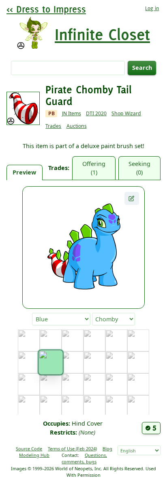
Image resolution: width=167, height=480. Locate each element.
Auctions (76, 126)
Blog (107, 449)
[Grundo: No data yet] (116, 384)
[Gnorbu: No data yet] (73, 384)
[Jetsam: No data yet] (51, 406)
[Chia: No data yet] (29, 362)
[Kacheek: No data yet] (94, 406)
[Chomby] (50, 363)
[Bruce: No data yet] (116, 340)
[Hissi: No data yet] (138, 384)
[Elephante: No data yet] (116, 362)
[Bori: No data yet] (94, 340)
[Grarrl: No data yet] (94, 384)
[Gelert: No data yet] (51, 384)
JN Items (71, 113)
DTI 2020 (96, 113)
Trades (53, 126)
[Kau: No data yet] (116, 406)
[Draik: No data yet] (94, 362)
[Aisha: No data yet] (51, 340)
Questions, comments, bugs (84, 458)
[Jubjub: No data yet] (73, 406)
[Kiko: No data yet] (138, 406)
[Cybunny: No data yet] (73, 362)
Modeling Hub (34, 455)
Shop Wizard (126, 113)
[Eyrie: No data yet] (138, 362)
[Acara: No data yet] (29, 340)
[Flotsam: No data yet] (29, 384)
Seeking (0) (139, 168)
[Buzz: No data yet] (138, 340)
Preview (24, 172)
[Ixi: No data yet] (29, 406)
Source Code (29, 449)
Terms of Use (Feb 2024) (72, 449)
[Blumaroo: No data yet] (73, 340)
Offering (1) (93, 168)
